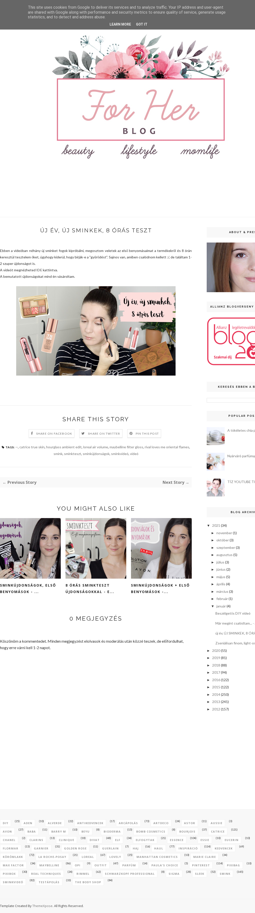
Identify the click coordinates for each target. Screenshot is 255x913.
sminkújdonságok (96, 454)
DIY (5, 823)
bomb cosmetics (150, 831)
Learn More (120, 24)
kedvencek (224, 848)
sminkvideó (119, 454)
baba (31, 831)
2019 (216, 658)
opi (77, 865)
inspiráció (188, 848)
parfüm (129, 865)
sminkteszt (72, 454)
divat (95, 840)
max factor (13, 865)
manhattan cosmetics (157, 857)
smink (58, 454)
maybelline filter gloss (126, 447)
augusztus (224, 555)
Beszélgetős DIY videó (233, 613)
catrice (218, 831)
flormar (10, 848)
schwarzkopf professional (130, 874)
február (222, 599)
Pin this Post (147, 433)
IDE (39, 270)
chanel (9, 840)
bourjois (187, 831)
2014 (216, 694)
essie (204, 840)
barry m (58, 831)
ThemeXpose (42, 906)
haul (158, 848)
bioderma (112, 831)
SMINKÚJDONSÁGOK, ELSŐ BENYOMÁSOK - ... (28, 588)
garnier (41, 848)
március (222, 591)
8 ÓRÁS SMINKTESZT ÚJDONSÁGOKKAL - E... (89, 588)
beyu (85, 831)
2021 (216, 525)
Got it (141, 24)
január (221, 606)
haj (136, 848)
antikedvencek (90, 823)
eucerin (232, 840)
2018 (216, 665)
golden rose (75, 848)
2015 (216, 687)
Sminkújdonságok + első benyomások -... (160, 588)
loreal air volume (95, 447)
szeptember (225, 547)
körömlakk (13, 857)
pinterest (201, 865)
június (221, 569)
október (222, 540)
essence (177, 840)
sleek (199, 874)
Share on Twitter (104, 433)
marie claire (204, 857)
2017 (216, 672)
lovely (115, 857)
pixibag (233, 865)
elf (117, 840)
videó (134, 454)
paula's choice (164, 865)
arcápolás (128, 823)
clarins (36, 840)
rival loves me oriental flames (167, 447)
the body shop (88, 882)
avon (7, 831)
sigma (174, 874)
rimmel (82, 874)
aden (28, 823)
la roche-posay (52, 857)
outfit (100, 865)
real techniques (46, 874)
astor (189, 823)
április (220, 584)
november (224, 533)
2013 (216, 702)
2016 (216, 680)
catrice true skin (32, 447)
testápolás (49, 882)
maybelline (49, 865)
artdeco (161, 823)
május (220, 577)
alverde (55, 823)
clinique (66, 840)
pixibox (9, 874)
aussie (216, 823)
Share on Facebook (54, 433)
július (220, 562)
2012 (216, 709)
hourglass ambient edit (64, 447)
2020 (216, 650)
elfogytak (145, 840)
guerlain (110, 848)
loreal (88, 857)
